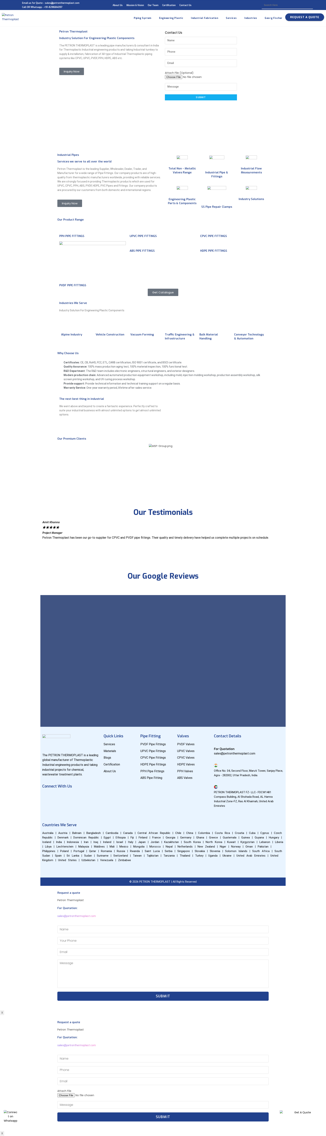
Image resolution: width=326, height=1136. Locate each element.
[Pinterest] (47, 807)
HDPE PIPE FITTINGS (213, 251)
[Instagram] (80, 796)
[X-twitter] (91, 796)
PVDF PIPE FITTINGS (72, 285)
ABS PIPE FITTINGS (142, 251)
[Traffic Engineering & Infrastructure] (169, 326)
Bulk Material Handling (208, 336)
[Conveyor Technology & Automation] (239, 326)
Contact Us (185, 5)
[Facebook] (47, 796)
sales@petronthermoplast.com (76, 916)
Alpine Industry (71, 334)
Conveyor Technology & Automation (249, 336)
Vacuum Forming (142, 334)
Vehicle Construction (110, 334)
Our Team (153, 5)
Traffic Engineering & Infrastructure (180, 336)
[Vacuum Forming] (135, 326)
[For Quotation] (216, 744)
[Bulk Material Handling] (204, 326)
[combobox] (287, 5)
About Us (118, 5)
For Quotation (224, 749)
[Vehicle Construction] (100, 326)
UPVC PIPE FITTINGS (143, 236)
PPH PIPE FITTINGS (71, 236)
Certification (169, 5)
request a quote (304, 17)
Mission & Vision (135, 5)
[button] (163, 474)
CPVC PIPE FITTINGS (213, 236)
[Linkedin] (69, 796)
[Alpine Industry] (66, 326)
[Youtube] (58, 796)
